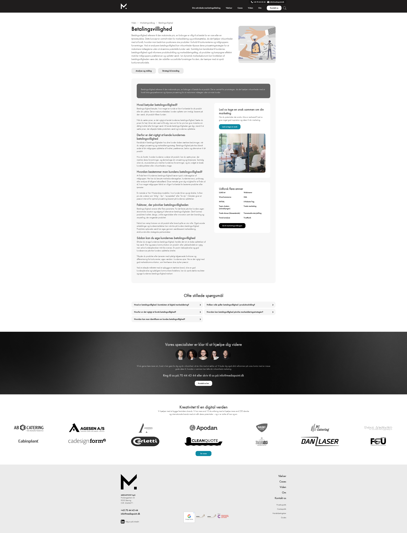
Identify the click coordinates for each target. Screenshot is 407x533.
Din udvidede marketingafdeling (206, 8)
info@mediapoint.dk (277, 2)
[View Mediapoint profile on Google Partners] (189, 516)
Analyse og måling (144, 70)
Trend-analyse (224, 217)
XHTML (221, 201)
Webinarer (248, 192)
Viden (250, 8)
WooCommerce (225, 197)
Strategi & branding (170, 70)
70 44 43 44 (188, 375)
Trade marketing (250, 206)
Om (259, 8)
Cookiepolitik (281, 509)
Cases (240, 8)
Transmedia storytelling (252, 213)
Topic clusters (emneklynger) (224, 207)
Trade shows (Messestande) (229, 213)
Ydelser (229, 8)
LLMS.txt (222, 192)
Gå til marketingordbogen (232, 225)
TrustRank (247, 217)
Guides (283, 517)
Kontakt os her (203, 383)
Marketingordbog (147, 22)
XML (245, 197)
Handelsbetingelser (279, 513)
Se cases (203, 453)
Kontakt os (274, 8)
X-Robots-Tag (249, 201)
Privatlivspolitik (281, 505)
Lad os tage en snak (229, 126)
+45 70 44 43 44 (260, 2)
